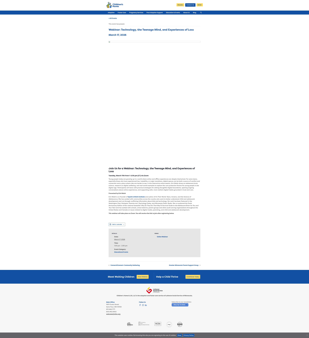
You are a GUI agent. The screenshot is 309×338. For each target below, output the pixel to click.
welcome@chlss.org (113, 314)
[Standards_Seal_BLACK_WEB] (129, 326)
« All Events (113, 18)
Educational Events (121, 252)
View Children (142, 277)
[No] (307, 335)
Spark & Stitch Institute (136, 197)
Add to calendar (117, 224)
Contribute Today (193, 277)
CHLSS (115, 5)
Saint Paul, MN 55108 (114, 307)
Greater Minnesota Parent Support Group (184, 265)
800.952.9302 (111, 312)
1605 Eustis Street (112, 304)
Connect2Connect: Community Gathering (125, 265)
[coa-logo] (144, 325)
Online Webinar (162, 237)
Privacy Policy (189, 335)
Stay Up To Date (179, 305)
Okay (179, 335)
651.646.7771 (110, 309)
